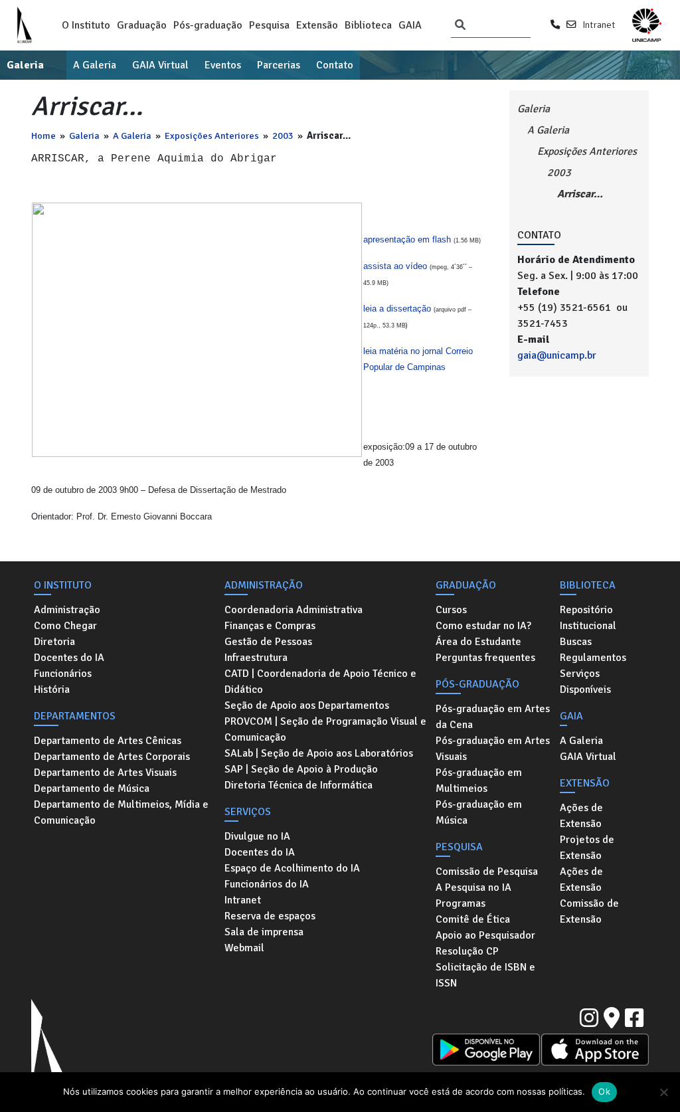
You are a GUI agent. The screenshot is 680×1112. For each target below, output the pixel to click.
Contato (334, 65)
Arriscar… (580, 194)
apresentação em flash (408, 239)
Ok (604, 1091)
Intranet (598, 25)
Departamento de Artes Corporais (112, 756)
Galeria (25, 65)
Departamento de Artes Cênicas (107, 740)
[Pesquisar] (460, 25)
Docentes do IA (69, 657)
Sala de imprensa (263, 932)
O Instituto (86, 25)
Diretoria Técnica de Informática (298, 785)
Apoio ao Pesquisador (485, 935)
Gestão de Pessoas (268, 641)
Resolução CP (467, 951)
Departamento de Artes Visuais (105, 772)
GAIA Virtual (160, 65)
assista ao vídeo (395, 266)
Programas (460, 903)
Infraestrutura (256, 657)
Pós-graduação (207, 25)
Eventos (223, 65)
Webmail (244, 948)
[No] (663, 1092)
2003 (283, 135)
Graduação (142, 25)
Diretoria (54, 641)
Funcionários (63, 673)
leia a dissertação (397, 309)
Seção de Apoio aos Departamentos (306, 705)
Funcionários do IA (266, 884)
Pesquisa (269, 25)
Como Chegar (65, 625)
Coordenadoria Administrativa (293, 609)
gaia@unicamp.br (556, 355)
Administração (67, 609)
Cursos (451, 609)
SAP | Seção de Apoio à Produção (301, 769)
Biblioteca (368, 25)
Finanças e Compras (269, 625)
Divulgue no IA (257, 836)
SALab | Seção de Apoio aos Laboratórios (318, 753)
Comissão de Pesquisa (487, 871)
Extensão (317, 25)
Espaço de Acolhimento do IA (292, 868)
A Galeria (94, 65)
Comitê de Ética (473, 919)
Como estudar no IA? (483, 625)
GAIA (410, 25)
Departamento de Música (91, 788)
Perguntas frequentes (485, 657)
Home (43, 135)
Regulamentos (593, 657)
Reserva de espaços (269, 916)
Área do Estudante (478, 641)
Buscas (576, 641)
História (52, 689)
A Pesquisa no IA (473, 887)
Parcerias (278, 65)
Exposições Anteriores (212, 135)
